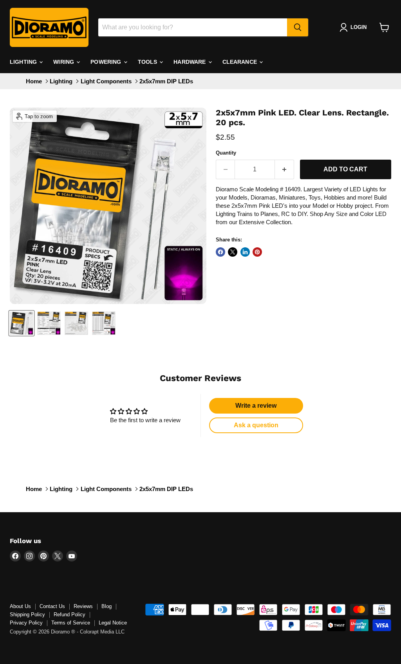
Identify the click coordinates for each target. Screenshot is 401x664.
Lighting (24, 62)
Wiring (64, 62)
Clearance (240, 62)
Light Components (106, 81)
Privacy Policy (26, 623)
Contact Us (52, 606)
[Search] (297, 27)
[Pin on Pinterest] (257, 252)
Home (34, 81)
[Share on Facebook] (220, 252)
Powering (106, 62)
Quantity (226, 153)
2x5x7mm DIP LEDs (166, 81)
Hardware (190, 62)
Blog (106, 606)
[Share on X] (232, 252)
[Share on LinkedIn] (245, 252)
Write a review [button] (255, 405)
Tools (148, 62)
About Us (20, 606)
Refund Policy (69, 614)
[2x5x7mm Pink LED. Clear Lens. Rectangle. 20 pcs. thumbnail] (21, 323)
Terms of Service (70, 623)
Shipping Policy (27, 614)
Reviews (83, 606)
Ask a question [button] (256, 425)
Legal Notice (113, 623)
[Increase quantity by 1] (284, 169)
